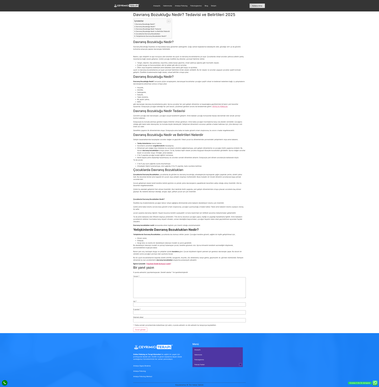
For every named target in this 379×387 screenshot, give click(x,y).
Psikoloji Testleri (199, 364)
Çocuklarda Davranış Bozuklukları (148, 34)
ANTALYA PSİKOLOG (220, 106)
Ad (135, 301)
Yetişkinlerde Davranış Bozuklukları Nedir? (151, 36)
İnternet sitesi (138, 317)
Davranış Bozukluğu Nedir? (145, 24)
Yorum (136, 276)
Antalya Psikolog (181, 6)
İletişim (213, 6)
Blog (206, 6)
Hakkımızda (167, 6)
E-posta (136, 309)
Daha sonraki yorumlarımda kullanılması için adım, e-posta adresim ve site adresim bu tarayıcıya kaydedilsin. (175, 325)
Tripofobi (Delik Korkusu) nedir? (158, 264)
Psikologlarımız (196, 6)
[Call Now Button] (4, 383)
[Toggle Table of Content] (167, 21)
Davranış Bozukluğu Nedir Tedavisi (148, 29)
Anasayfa (156, 6)
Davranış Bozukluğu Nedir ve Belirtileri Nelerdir (153, 31)
